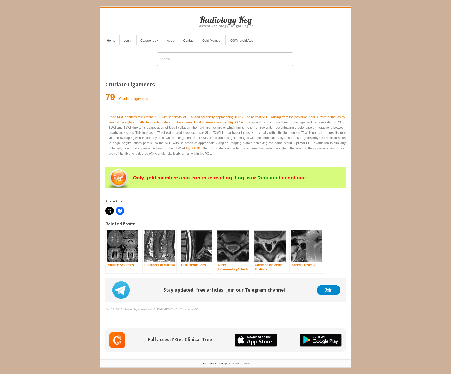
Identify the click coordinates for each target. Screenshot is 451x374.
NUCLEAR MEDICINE (163, 309)
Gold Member (212, 41)
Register (267, 177)
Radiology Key (225, 19)
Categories (149, 41)
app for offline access (226, 363)
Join (329, 290)
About (171, 41)
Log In (127, 41)
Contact (188, 41)
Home (111, 41)
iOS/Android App (241, 41)
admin (142, 309)
